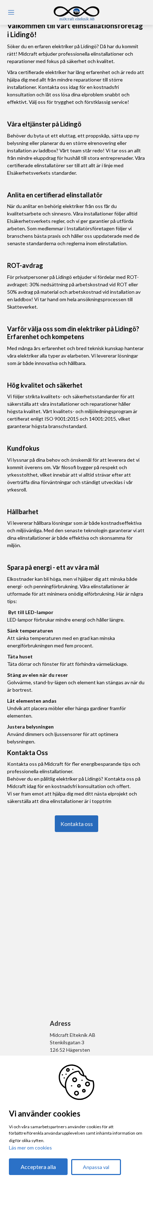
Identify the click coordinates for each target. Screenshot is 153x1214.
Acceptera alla (38, 1166)
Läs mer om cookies (30, 1148)
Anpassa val (96, 1167)
